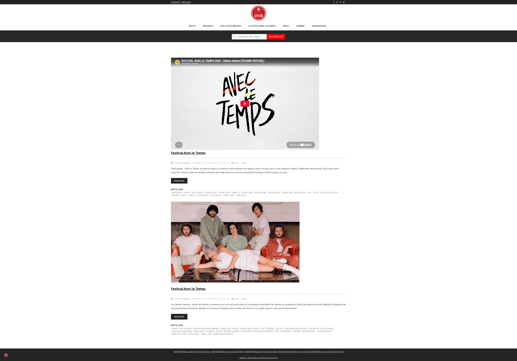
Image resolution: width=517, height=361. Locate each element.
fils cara (279, 328)
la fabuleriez (199, 331)
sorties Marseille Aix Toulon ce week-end (262, 352)
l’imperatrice (285, 331)
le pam (219, 331)
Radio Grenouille (179, 334)
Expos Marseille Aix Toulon (321, 352)
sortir (232, 195)
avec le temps (197, 192)
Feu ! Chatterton (268, 328)
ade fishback (177, 192)
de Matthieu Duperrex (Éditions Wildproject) (417, 75)
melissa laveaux (308, 331)
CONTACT (175, 2)
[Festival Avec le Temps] (235, 243)
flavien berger (260, 192)
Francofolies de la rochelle (295, 328)
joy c (309, 192)
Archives (186, 2)
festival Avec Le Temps (250, 328)
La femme (210, 331)
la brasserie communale (182, 331)
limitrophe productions (264, 331)
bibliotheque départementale (205, 328)
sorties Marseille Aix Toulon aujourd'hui (192, 352)
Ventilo (236, 163)
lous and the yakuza (329, 192)
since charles (216, 195)
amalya (187, 192)
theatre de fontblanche (223, 334)
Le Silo (316, 192)
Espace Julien (247, 192)
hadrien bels (287, 192)
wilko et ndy (241, 195)
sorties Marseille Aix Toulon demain (227, 352)
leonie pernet (246, 331)
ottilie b (191, 195)
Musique (186, 163)
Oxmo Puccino (202, 195)
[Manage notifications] (6, 355)
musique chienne (324, 331)
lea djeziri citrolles (231, 331)
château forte (224, 192)
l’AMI (277, 331)
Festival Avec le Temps (188, 153)
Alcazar (175, 328)
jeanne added (300, 192)
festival (235, 328)
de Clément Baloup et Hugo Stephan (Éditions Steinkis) (458, 71)
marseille (176, 195)
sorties (226, 195)
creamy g (235, 192)
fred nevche (314, 328)
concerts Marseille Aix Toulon (295, 352)
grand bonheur (274, 192)
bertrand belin (211, 192)
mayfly (184, 195)
